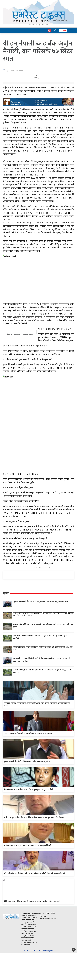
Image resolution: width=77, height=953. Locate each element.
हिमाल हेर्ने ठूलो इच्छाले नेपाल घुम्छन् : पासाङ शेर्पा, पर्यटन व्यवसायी (32, 901)
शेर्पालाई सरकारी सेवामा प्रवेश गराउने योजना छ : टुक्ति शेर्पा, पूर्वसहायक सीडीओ (34, 873)
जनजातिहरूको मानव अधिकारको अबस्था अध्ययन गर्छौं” (28, 733)
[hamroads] (38, 102)
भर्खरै (6, 593)
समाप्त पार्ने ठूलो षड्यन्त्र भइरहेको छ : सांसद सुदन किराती (27, 845)
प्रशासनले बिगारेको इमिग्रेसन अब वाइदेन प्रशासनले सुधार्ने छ (27, 761)
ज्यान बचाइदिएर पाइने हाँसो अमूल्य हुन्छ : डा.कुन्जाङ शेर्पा (28, 789)
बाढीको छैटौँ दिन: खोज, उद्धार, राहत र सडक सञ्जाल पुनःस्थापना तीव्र (40, 601)
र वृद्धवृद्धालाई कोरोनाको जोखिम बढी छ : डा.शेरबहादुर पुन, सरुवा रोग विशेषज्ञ (34, 817)
